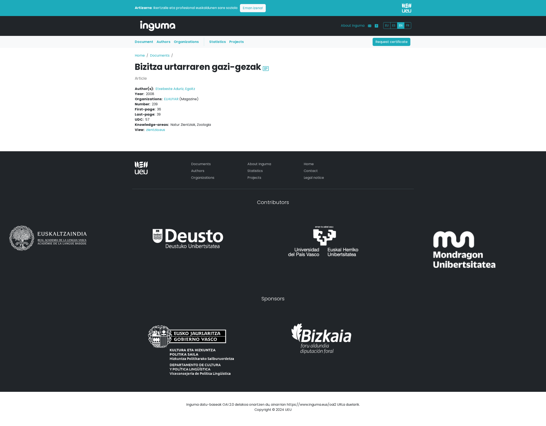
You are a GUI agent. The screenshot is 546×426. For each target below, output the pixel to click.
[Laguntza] (376, 25)
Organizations (186, 41)
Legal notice (314, 177)
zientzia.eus (155, 129)
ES (393, 25)
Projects (236, 41)
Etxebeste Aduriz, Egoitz (175, 88)
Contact (311, 170)
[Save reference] (265, 68)
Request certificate (391, 41)
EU (387, 25)
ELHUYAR (171, 99)
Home (140, 55)
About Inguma (352, 25)
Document (144, 41)
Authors (163, 41)
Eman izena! (253, 8)
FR (407, 25)
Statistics (217, 41)
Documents (160, 55)
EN (400, 25)
